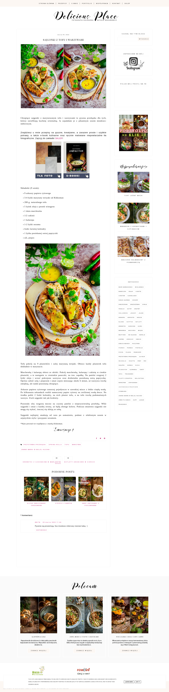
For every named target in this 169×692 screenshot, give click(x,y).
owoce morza (124, 343)
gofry (129, 308)
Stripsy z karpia (63, 503)
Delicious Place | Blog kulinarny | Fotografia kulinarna (42, 688)
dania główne (124, 300)
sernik (130, 365)
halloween (123, 313)
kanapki (122, 317)
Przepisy (62, 3)
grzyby (137, 308)
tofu (67, 444)
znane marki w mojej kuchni (35, 449)
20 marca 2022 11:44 (52, 522)
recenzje (122, 361)
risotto (132, 361)
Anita (37, 522)
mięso (140, 330)
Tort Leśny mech (133, 195)
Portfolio (87, 3)
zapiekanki (133, 382)
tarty (142, 369)
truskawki (129, 374)
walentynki (139, 378)
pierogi (130, 347)
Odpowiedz (41, 530)
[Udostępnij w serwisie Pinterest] (104, 438)
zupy (135, 400)
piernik (122, 347)
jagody (133, 313)
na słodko (132, 334)
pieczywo (136, 343)
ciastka (122, 295)
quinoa (142, 356)
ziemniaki (123, 391)
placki (128, 352)
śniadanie (123, 404)
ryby (139, 361)
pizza (121, 352)
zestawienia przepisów (128, 387)
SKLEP (58, 138)
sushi (137, 365)
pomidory (137, 352)
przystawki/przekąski (35, 444)
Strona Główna (46, 3)
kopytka (130, 321)
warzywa (76, 444)
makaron (122, 330)
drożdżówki (135, 304)
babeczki (122, 291)
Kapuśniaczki (39, 637)
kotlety (139, 321)
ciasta (138, 291)
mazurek (132, 330)
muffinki (122, 334)
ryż (145, 361)
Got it (138, 681)
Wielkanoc (139, 287)
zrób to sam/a (124, 400)
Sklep (127, 3)
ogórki (121, 339)
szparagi (133, 369)
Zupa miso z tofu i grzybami (84, 637)
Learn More (129, 681)
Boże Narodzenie (126, 287)
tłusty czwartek (125, 378)
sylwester (123, 369)
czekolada (132, 295)
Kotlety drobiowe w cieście (79, 462)
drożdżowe (123, 304)
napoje (142, 334)
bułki (131, 291)
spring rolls (55, 444)
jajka (141, 313)
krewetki (122, 326)
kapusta (131, 317)
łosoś (141, 400)
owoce (138, 339)
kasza (139, 317)
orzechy (130, 339)
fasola (122, 308)
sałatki (122, 365)
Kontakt (116, 3)
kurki (140, 326)
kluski (121, 321)
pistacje (139, 347)
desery (135, 300)
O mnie (75, 3)
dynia (144, 304)
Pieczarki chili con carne (130, 637)
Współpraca (102, 3)
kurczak (131, 326)
